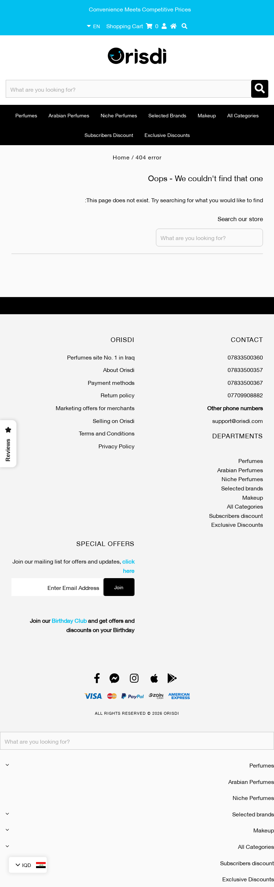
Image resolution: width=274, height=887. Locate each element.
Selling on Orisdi (114, 420)
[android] (172, 679)
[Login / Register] (164, 26)
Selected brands (167, 115)
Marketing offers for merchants (95, 407)
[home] (173, 26)
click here (128, 565)
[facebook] (97, 679)
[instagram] (134, 679)
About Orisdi (119, 369)
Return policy (118, 394)
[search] (184, 26)
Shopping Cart (132, 25)
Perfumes (26, 115)
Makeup (207, 115)
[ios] (154, 679)
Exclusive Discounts (167, 134)
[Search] (259, 89)
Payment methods (111, 382)
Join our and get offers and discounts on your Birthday (82, 625)
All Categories (243, 115)
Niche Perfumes (119, 115)
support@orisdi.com (237, 420)
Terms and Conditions (107, 433)
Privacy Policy (116, 445)
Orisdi (171, 713)
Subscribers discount (109, 134)
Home (121, 157)
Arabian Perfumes (69, 115)
